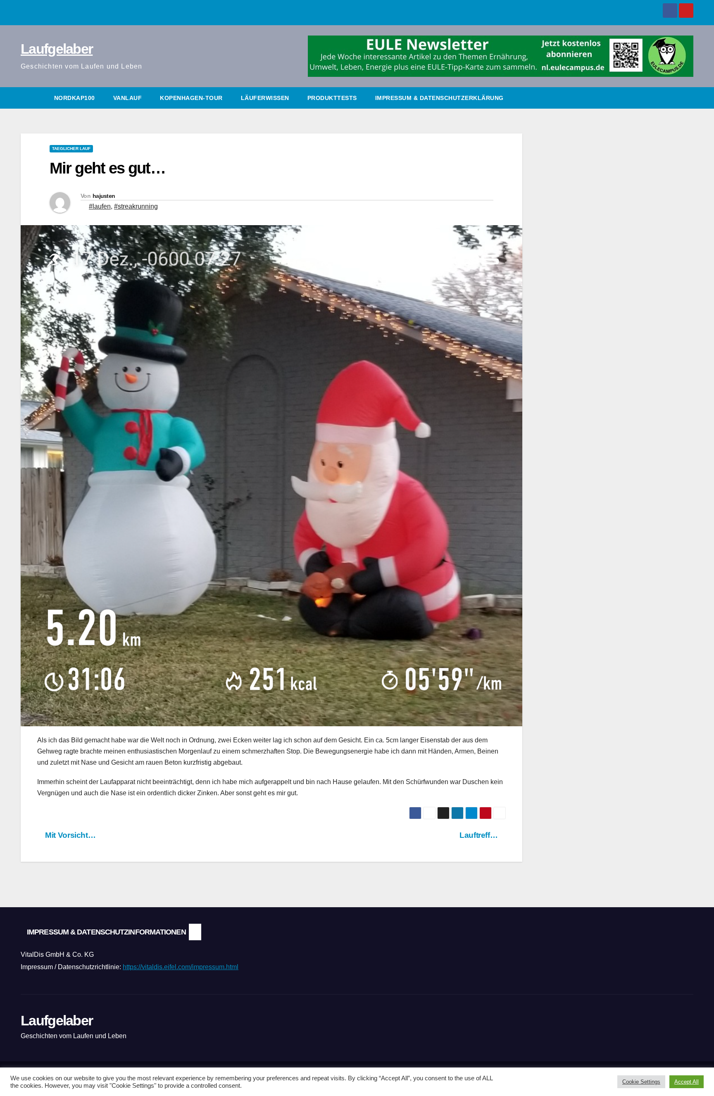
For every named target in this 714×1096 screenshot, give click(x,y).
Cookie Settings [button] (641, 1082)
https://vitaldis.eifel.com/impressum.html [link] (180, 966)
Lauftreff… (479, 835)
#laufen (100, 206)
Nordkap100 (74, 98)
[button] (687, 97)
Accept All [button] (686, 1082)
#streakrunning (136, 206)
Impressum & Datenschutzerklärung (439, 98)
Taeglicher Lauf (71, 148)
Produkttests (332, 98)
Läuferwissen (265, 98)
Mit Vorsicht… (69, 835)
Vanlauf (127, 98)
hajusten (104, 196)
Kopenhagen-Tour (191, 98)
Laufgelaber (57, 49)
